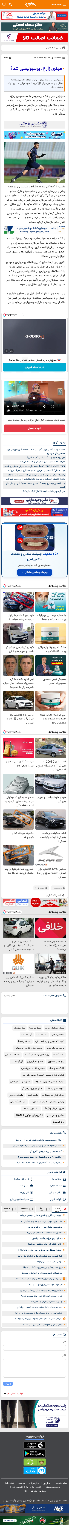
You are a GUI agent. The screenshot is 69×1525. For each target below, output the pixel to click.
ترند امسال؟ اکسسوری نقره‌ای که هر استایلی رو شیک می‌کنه (36, 470)
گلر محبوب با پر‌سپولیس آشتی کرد (45, 1151)
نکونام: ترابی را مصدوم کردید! (49, 1261)
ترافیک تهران (55, 1193)
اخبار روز (47, 1483)
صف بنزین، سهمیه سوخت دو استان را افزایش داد (41, 1221)
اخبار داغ (41, 1209)
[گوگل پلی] (34, 1454)
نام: (64, 1342)
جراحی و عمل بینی (55, 1115)
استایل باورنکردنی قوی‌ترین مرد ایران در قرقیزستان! (39, 1250)
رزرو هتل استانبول (55, 1062)
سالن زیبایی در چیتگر (32, 1088)
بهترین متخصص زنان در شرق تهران (47, 1102)
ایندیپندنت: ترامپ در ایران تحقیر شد (46, 1301)
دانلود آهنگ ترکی (18, 1102)
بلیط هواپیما (35, 1028)
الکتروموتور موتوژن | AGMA (29, 1115)
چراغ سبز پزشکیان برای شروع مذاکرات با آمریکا (42, 1267)
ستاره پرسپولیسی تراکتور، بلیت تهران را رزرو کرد (39, 1140)
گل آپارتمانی (17, 1062)
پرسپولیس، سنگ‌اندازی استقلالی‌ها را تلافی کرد (39, 1162)
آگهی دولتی (17, 1487)
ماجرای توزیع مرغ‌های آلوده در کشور (47, 1238)
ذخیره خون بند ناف (55, 1088)
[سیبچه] (34, 1446)
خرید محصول (34, 428)
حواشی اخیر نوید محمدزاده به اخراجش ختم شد (42, 1273)
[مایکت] (34, 1471)
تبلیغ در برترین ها (33, 1487)
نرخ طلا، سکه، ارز (20, 1179)
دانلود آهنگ (58, 1055)
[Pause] (6, 351)
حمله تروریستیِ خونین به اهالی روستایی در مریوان (40, 1290)
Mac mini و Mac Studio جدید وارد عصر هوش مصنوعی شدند (34, 466)
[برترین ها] (30, 4)
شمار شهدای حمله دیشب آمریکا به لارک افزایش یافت (40, 1256)
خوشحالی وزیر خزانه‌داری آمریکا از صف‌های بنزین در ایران (38, 1313)
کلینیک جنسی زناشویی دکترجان (49, 1082)
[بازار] (34, 1463)
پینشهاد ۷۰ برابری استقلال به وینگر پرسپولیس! (40, 1157)
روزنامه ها (57, 1179)
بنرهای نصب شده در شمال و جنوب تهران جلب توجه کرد (38, 1318)
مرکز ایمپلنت (58, 1122)
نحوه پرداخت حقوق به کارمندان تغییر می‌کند (43, 1232)
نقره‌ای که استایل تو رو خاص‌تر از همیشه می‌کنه (42, 462)
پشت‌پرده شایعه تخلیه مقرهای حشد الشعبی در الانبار (39, 1307)
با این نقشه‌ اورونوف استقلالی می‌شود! (44, 1244)
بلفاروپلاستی (19, 1028)
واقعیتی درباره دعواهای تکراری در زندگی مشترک (42, 1324)
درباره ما (21, 1483)
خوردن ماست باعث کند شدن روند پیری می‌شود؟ (41, 1296)
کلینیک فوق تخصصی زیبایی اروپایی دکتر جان (43, 1075)
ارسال (8, 1383)
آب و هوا (24, 1186)
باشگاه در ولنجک (56, 1068)
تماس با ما (9, 1483)
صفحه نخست (61, 1483)
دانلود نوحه (33, 1095)
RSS (25, 1491)
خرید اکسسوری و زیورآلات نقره (49, 1041)
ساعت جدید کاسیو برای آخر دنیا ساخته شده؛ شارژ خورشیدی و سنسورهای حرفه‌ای (36, 451)
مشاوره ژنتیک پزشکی (20, 1082)
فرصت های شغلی (52, 1487)
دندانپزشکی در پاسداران (53, 1095)
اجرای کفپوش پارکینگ (54, 1109)
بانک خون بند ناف (31, 1109)
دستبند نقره (41, 1035)
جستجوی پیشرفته (38, 1491)
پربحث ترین (7, 1209)
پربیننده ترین (24, 1209)
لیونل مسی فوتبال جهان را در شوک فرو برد (45, 1227)
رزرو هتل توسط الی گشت (37, 1055)
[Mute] (11, 351)
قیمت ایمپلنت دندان (54, 1028)
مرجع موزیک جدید (55, 1048)
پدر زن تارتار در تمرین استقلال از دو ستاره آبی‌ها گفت (38, 1278)
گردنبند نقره (26, 1035)
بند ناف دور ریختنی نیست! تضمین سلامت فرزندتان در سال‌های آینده (35, 485)
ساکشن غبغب (57, 1035)
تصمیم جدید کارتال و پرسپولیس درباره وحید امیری (37, 1146)
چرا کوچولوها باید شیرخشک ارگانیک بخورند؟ (44, 491)
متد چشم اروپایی (35, 1062)
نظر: (64, 1355)
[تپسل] (4, 315)
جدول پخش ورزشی (19, 1199)
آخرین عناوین (58, 1209)
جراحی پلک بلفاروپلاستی (33, 1068)
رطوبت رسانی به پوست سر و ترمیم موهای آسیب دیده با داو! (36, 475)
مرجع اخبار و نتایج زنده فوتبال (28, 1048)
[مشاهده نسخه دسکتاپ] (4, 4)
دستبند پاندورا (24, 1041)
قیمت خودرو (56, 1186)
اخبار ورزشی (34, 1483)
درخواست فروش (34, 367)
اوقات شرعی (56, 1199)
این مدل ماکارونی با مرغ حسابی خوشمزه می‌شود (40, 1215)
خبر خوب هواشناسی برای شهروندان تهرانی (44, 1284)
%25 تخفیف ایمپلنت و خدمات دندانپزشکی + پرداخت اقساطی (35, 479)
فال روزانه (24, 1193)
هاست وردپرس (16, 1095)
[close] (2, 1502)
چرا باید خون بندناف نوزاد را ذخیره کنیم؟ (46, 457)
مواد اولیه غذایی (12, 1055)
